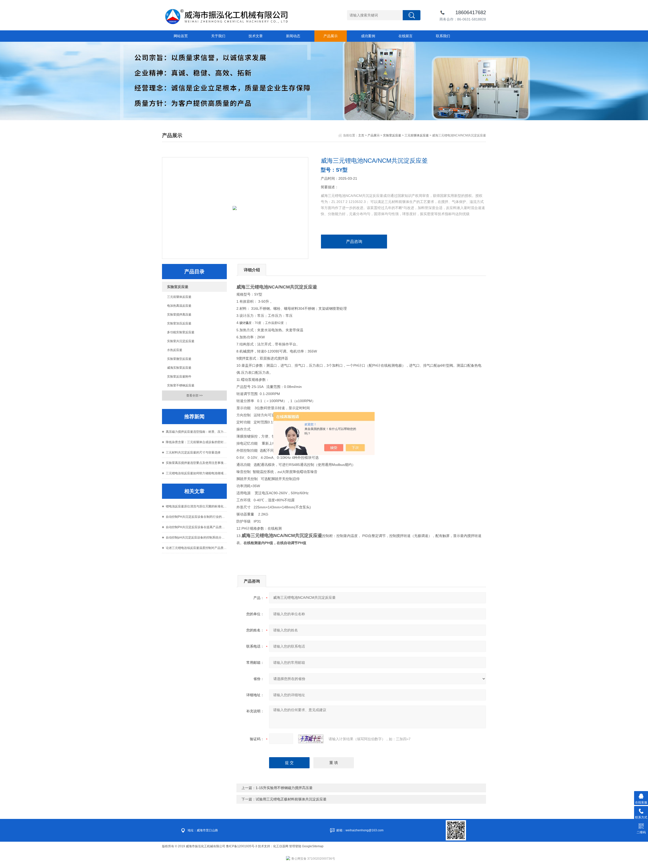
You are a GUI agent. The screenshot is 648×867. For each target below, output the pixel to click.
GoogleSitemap (312, 846)
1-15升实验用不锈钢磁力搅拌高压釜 (284, 788)
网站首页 (181, 36)
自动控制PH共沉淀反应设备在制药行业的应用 (196, 517)
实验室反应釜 (392, 135)
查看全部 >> (194, 395)
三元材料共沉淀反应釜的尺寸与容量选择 (193, 452)
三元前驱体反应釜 (416, 135)
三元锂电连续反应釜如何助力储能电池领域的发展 (196, 473)
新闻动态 (293, 36)
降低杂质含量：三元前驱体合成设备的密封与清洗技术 (196, 442)
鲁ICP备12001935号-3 (242, 846)
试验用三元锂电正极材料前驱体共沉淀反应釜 (291, 799)
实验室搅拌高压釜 (179, 314)
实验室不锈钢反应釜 (180, 385)
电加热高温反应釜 (179, 305)
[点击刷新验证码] (310, 739)
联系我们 (443, 36)
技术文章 (256, 36)
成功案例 (368, 36)
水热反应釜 (174, 350)
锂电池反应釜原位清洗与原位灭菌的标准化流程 (196, 506)
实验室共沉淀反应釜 (180, 341)
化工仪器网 (280, 846)
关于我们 (218, 36)
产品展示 (330, 36)
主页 (361, 135)
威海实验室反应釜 (179, 367)
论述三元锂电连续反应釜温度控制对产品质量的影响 (196, 548)
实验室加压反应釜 (179, 323)
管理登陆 (295, 846)
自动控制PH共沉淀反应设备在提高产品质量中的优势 (196, 527)
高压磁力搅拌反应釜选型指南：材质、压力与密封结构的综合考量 (196, 432)
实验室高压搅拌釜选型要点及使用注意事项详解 (196, 463)
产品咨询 (354, 241)
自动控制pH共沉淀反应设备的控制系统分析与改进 (196, 537)
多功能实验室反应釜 (180, 332)
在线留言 (405, 36)
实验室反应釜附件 (179, 376)
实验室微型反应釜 (179, 359)
